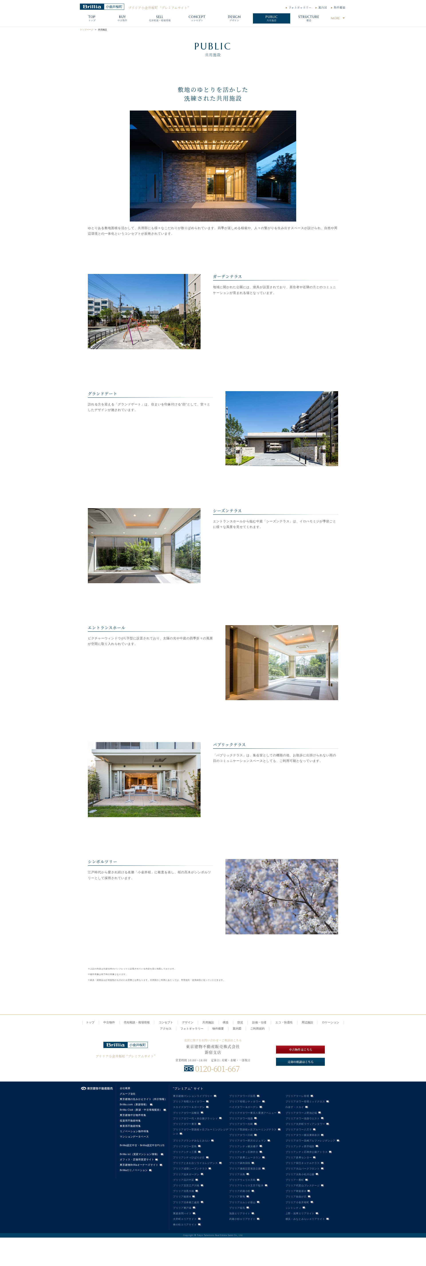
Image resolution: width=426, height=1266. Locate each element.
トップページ (86, 29)
